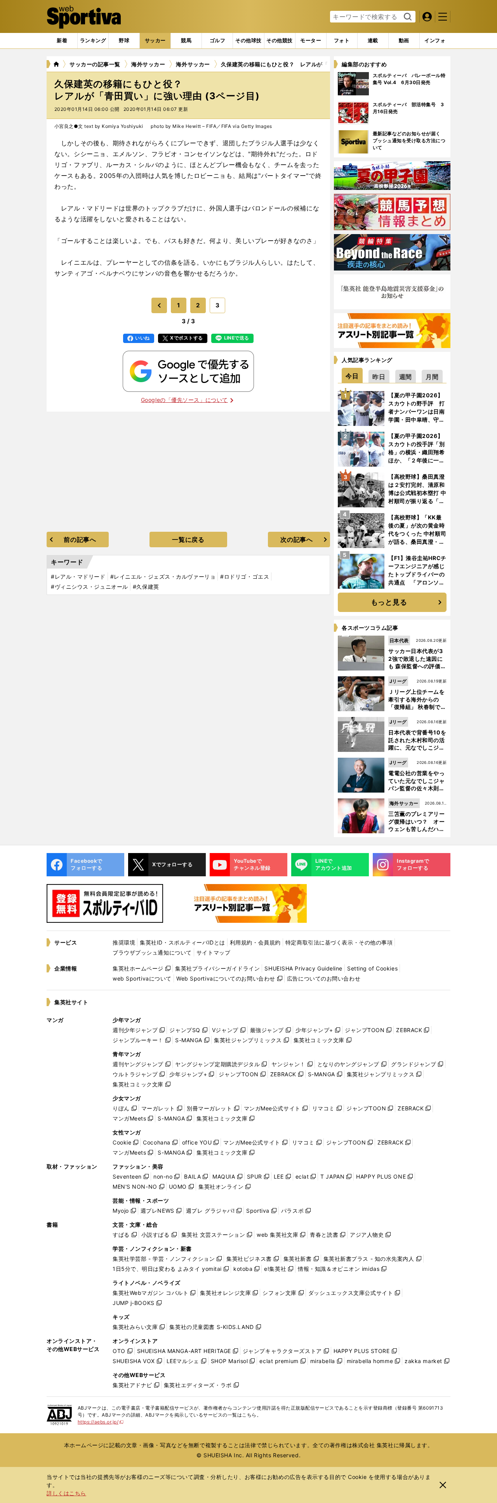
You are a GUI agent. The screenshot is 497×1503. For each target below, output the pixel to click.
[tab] (124, 40)
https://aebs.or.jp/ (101, 1422)
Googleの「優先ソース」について (184, 399)
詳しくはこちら (66, 1493)
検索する (407, 17)
